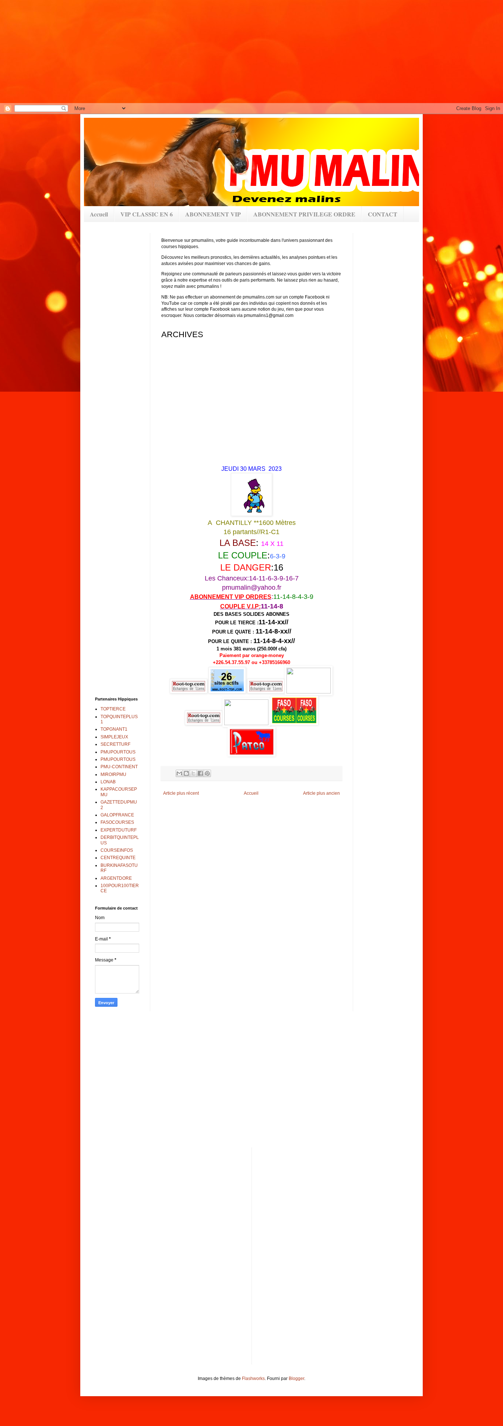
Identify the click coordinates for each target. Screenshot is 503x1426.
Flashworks (253, 1378)
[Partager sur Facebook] (200, 773)
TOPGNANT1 (114, 729)
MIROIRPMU (113, 774)
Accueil (99, 214)
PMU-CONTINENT (119, 766)
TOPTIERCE (113, 709)
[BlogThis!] (186, 773)
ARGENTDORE (116, 878)
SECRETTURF (115, 744)
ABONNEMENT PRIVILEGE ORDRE (304, 214)
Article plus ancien (321, 793)
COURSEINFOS (117, 850)
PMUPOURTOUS (118, 752)
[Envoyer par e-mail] (179, 773)
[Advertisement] (236, 51)
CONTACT (382, 214)
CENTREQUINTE (118, 857)
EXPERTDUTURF (119, 830)
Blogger (296, 1378)
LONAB (108, 781)
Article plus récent (181, 793)
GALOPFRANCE (117, 815)
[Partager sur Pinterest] (207, 773)
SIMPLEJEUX (114, 737)
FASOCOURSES (117, 822)
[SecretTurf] (309, 692)
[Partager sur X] (193, 773)
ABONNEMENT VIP (213, 214)
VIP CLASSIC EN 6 (146, 214)
